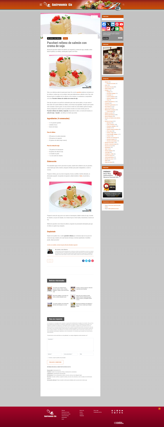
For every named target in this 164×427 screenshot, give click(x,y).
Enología (106, 90)
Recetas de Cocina (108, 121)
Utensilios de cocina (109, 159)
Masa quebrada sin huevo (114, 208)
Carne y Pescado (110, 124)
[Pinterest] (120, 411)
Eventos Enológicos (111, 96)
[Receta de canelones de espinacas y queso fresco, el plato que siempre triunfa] (73, 304)
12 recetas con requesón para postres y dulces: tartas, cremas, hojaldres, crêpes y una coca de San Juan (61, 289)
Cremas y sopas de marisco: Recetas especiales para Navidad (84, 288)
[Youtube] (122, 411)
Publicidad (82, 415)
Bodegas (109, 91)
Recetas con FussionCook (112, 137)
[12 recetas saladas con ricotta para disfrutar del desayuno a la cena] (50, 304)
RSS (121, 29)
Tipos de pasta (110, 111)
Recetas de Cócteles (111, 83)
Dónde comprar (108, 88)
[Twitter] (114, 411)
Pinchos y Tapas (110, 132)
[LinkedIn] (117, 411)
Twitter (108, 24)
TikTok (113, 29)
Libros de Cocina (108, 108)
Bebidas (106, 82)
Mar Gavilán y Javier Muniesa (54, 38)
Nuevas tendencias (108, 116)
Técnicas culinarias (108, 150)
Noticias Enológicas (111, 98)
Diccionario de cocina (109, 87)
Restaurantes (107, 147)
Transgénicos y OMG (109, 154)
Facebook (104, 24)
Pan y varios (109, 131)
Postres (108, 136)
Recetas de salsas (110, 139)
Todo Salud (107, 152)
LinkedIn (113, 24)
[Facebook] (112, 411)
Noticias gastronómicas (109, 114)
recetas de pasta (61, 245)
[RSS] (122, 413)
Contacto (81, 414)
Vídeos (106, 160)
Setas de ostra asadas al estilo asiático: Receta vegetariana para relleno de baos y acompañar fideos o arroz (84, 297)
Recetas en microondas (111, 141)
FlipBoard (108, 29)
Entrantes (65, 38)
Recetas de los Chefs (109, 142)
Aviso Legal (96, 410)
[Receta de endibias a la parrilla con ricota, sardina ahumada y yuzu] (50, 297)
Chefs (106, 85)
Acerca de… (82, 410)
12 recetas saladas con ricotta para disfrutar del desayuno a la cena (60, 304)
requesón (75, 245)
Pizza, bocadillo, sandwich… (112, 134)
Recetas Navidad (69, 245)
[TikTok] (117, 413)
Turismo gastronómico (109, 157)
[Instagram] (112, 413)
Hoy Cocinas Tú (108, 106)
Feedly (117, 29)
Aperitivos (109, 123)
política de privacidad (61, 357)
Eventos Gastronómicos (109, 101)
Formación (107, 103)
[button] (41, 4)
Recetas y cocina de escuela (110, 144)
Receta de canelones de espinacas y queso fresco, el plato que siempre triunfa (84, 305)
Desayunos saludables (111, 126)
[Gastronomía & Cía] (58, 4)
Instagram (104, 29)
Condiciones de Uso (98, 412)
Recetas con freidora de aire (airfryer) (112, 118)
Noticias (63, 410)
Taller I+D (107, 149)
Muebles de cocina (108, 113)
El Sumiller (109, 95)
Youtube (121, 24)
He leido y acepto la (57, 357)
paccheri (79, 92)
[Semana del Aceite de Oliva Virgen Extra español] (92, 17)
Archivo (81, 412)
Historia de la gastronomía (110, 104)
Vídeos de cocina (108, 162)
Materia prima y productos (110, 109)
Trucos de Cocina (108, 155)
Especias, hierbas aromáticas (113, 129)
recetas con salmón (51, 245)
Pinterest (117, 24)
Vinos (108, 100)
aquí (86, 380)
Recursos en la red (108, 145)
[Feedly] (120, 413)
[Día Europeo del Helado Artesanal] (96, 17)
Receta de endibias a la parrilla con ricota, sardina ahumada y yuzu (60, 296)
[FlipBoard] (114, 413)
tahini (81, 176)
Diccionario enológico (111, 93)
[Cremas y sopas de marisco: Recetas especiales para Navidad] (73, 289)
